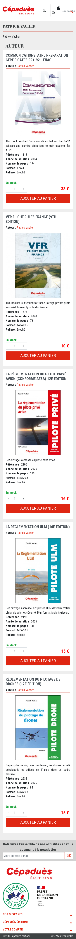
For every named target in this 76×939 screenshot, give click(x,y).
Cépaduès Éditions (15, 922)
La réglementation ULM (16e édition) (38, 527)
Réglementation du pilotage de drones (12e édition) (33, 681)
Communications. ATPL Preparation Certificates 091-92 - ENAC (37, 57)
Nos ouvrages (13, 914)
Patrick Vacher (25, 66)
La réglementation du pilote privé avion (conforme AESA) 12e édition (36, 376)
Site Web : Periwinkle (62, 936)
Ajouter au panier (38, 198)
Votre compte (13, 929)
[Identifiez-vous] (44, 6)
